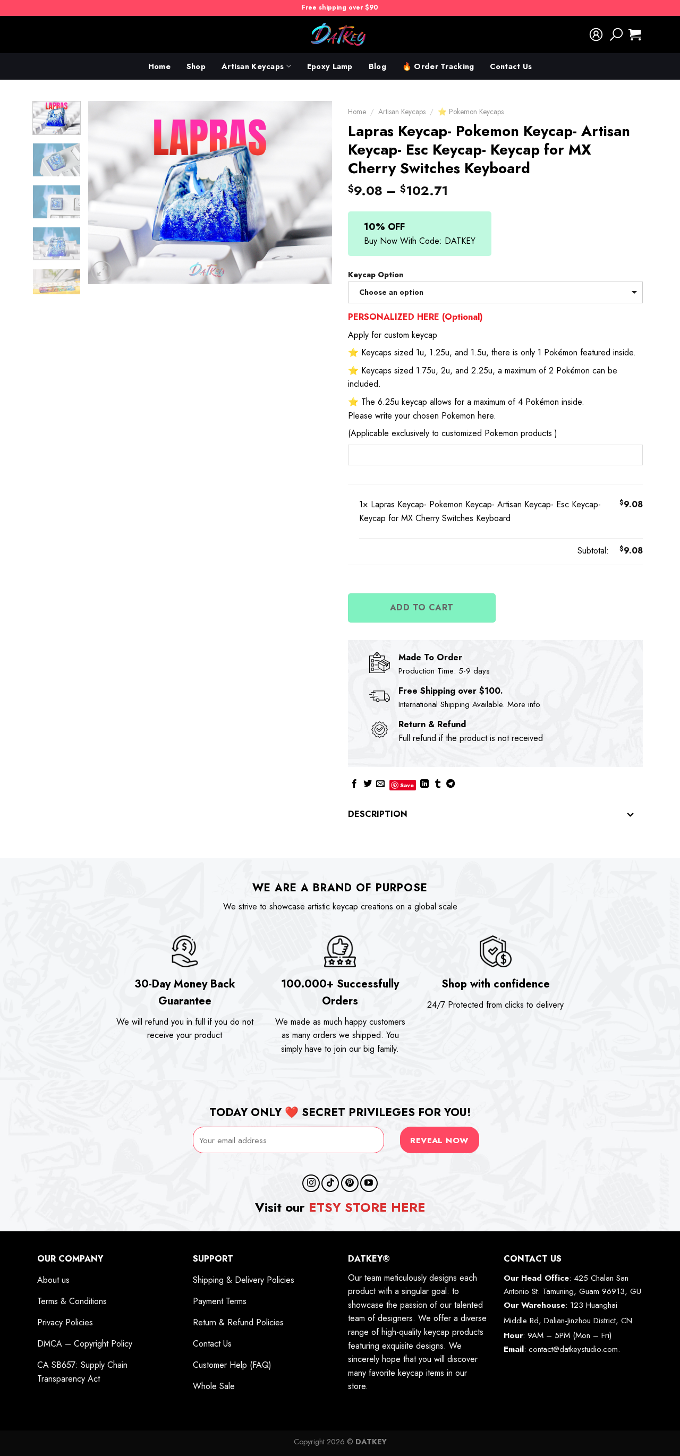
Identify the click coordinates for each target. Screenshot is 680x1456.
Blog (377, 66)
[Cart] (634, 34)
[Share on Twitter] (367, 784)
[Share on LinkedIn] (424, 784)
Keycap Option (375, 275)
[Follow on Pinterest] (350, 1183)
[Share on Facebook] (354, 784)
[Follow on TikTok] (330, 1183)
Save (407, 785)
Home (159, 66)
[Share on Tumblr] (438, 784)
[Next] (314, 192)
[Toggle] (630, 815)
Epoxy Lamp (330, 66)
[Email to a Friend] (380, 784)
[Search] (616, 34)
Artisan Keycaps (253, 66)
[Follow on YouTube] (369, 1183)
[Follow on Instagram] (311, 1183)
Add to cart (422, 607)
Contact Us (511, 66)
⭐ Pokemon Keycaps (471, 111)
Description (377, 814)
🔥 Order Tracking (438, 66)
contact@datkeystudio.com (573, 1349)
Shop (196, 66)
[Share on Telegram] (450, 784)
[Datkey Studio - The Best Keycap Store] (340, 34)
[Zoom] (101, 271)
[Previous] (106, 192)
